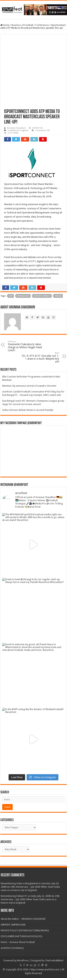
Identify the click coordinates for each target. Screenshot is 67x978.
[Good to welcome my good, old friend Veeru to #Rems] (33, 674)
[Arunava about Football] (33, 9)
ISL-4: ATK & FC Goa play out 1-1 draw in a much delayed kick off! (40, 357)
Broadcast (23, 296)
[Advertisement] (33, 73)
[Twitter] (27, 965)
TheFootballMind (54, 960)
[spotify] (46, 965)
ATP (10, 296)
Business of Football (22, 25)
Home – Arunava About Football (18, 942)
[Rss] (20, 965)
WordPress (23, 960)
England (24, 130)
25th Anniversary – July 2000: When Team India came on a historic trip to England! (30, 899)
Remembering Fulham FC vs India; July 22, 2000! (26, 896)
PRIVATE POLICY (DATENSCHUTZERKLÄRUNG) (25, 930)
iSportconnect (42, 296)
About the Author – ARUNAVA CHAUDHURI (23, 918)
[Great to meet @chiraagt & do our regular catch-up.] (33, 609)
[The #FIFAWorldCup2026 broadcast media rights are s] (33, 544)
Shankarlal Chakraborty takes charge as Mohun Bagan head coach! (25, 346)
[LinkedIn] (31, 965)
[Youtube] (35, 965)
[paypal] (42, 965)
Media (58, 296)
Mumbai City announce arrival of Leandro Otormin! (29, 385)
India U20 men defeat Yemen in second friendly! (27, 410)
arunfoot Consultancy (12, 947)
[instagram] (38, 965)
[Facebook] (24, 965)
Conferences (42, 25)
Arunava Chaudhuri (16, 128)
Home (6, 25)
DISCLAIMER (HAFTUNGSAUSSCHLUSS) (21, 936)
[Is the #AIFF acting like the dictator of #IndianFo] (33, 739)
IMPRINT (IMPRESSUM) (13, 924)
